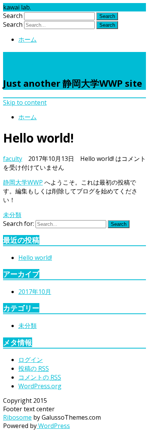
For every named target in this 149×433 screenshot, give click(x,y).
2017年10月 (34, 291)
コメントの (39, 377)
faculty (12, 158)
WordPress (53, 426)
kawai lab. (33, 60)
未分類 (12, 215)
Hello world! (35, 257)
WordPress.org (40, 386)
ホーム (27, 39)
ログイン (30, 359)
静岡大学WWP (23, 182)
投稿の (33, 368)
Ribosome (17, 417)
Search (13, 15)
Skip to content (25, 102)
